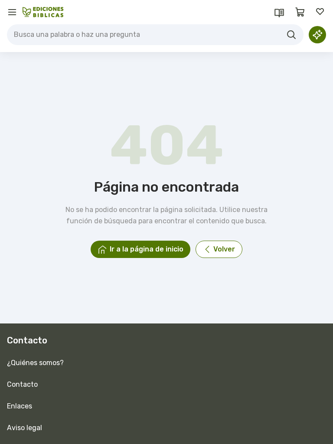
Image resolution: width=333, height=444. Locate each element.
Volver (224, 249)
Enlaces (19, 406)
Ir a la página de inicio (146, 249)
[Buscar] (291, 34)
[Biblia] (279, 12)
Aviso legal (24, 428)
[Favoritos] (321, 12)
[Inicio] (43, 12)
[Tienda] (300, 12)
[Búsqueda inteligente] (317, 34)
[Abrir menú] (12, 12)
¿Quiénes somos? (35, 363)
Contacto (22, 384)
